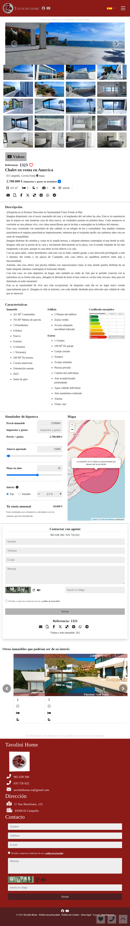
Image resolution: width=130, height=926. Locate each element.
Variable (26, 494)
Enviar (65, 611)
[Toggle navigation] (123, 8)
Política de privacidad (49, 914)
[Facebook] (43, 8)
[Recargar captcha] (33, 590)
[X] (28, 195)
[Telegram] (54, 195)
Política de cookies (70, 914)
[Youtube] (48, 8)
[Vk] (42, 195)
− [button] (72, 429)
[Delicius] (35, 195)
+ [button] (72, 424)
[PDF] (15, 195)
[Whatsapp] (48, 195)
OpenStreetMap (107, 519)
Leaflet (94, 519)
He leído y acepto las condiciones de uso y (34, 601)
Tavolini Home (30, 914)
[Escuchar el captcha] (38, 590)
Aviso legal (86, 914)
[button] (7, 688)
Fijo (12, 494)
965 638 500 (57, 534)
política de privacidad (51, 601)
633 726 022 (73, 534)
